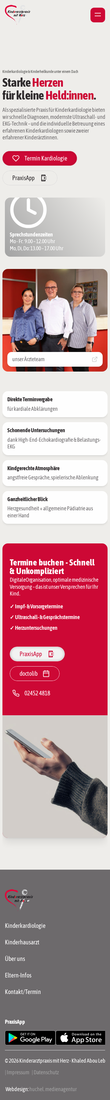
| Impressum (17, 1072)
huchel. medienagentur (53, 1089)
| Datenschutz (45, 1072)
